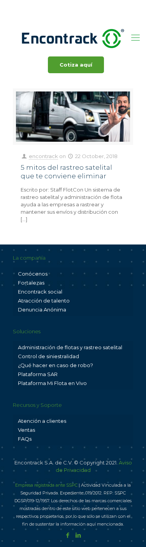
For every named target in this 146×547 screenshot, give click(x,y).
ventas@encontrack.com (99, 6)
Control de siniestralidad (48, 356)
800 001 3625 (39, 6)
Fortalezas (31, 283)
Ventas (26, 430)
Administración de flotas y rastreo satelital (70, 347)
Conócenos (32, 274)
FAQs (25, 439)
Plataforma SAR (38, 374)
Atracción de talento (44, 300)
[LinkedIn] (78, 15)
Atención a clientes (42, 421)
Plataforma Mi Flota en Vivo (52, 383)
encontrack (43, 156)
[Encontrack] (73, 37)
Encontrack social (40, 291)
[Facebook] (68, 15)
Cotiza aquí (76, 65)
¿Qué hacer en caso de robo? (55, 365)
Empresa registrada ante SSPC (46, 485)
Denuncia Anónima (42, 309)
